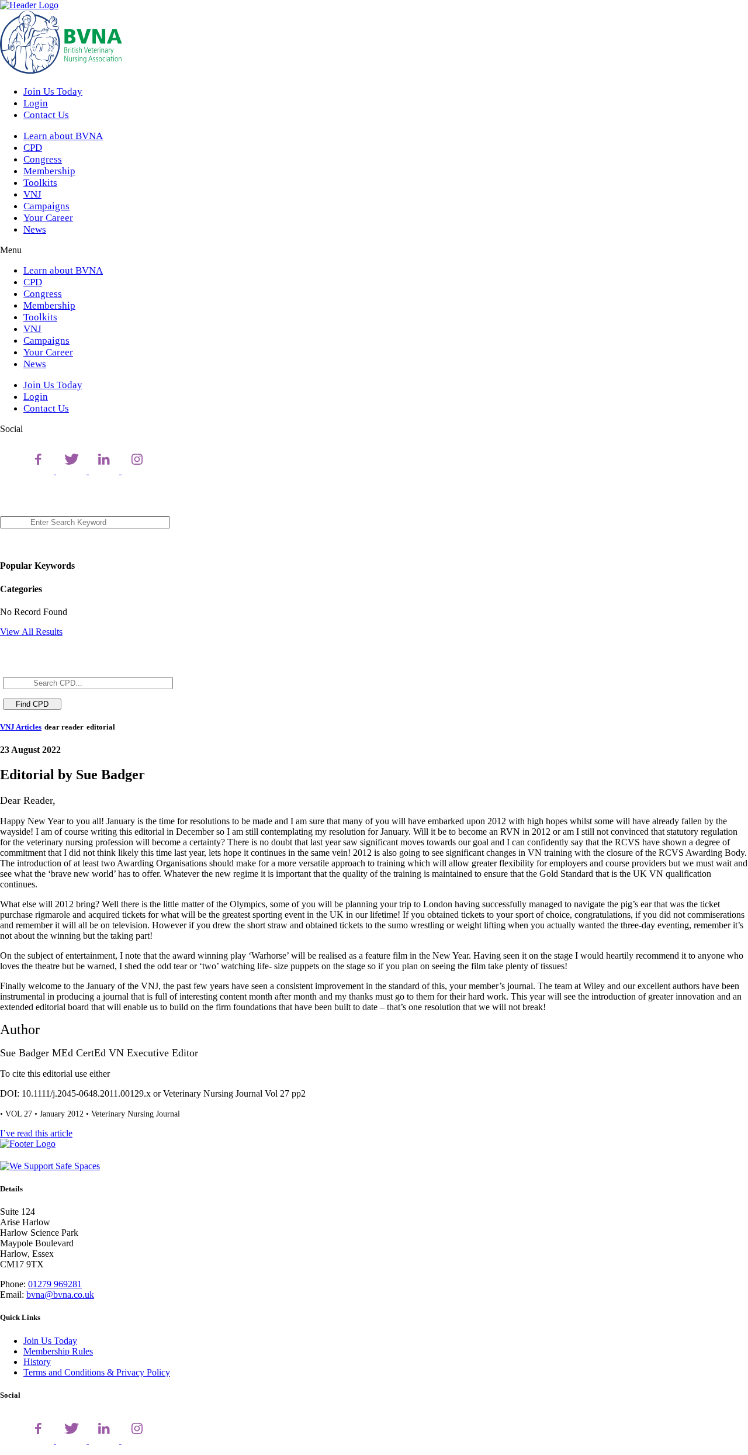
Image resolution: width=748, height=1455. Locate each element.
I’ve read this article (36, 1133)
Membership (49, 171)
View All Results (31, 632)
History (37, 1362)
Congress (42, 159)
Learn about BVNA (63, 135)
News (34, 229)
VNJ (32, 194)
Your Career (48, 217)
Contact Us (46, 114)
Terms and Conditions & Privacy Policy (96, 1372)
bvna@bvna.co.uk (60, 1295)
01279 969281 (55, 1284)
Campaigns (46, 206)
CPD (32, 147)
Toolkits (40, 182)
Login (35, 103)
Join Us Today (52, 91)
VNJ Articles (20, 727)
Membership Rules (58, 1351)
